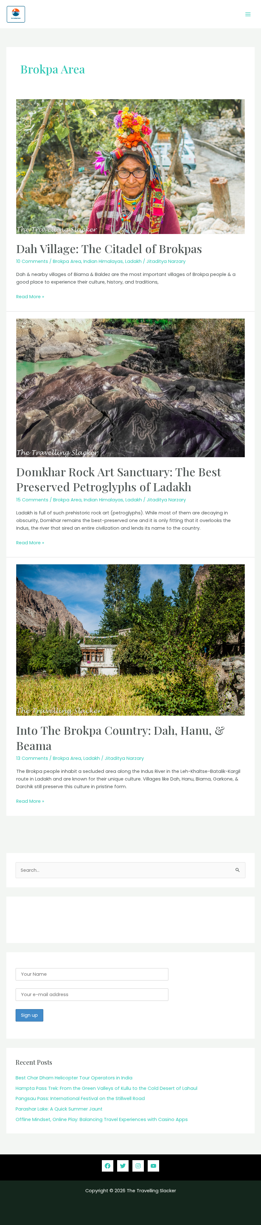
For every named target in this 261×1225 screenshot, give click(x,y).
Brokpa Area (67, 261)
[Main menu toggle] (248, 14)
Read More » (30, 296)
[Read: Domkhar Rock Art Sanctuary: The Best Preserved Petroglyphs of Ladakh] (130, 387)
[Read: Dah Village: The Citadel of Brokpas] (130, 166)
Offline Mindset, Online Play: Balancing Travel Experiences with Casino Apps (102, 1119)
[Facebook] (107, 1166)
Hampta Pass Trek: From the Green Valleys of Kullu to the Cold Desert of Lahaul (106, 1088)
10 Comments (32, 261)
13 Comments (32, 758)
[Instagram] (138, 1166)
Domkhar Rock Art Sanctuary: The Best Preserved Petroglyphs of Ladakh (118, 479)
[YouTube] (153, 1166)
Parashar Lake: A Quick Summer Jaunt (59, 1109)
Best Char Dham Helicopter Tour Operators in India (75, 1078)
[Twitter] (123, 1166)
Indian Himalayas (103, 261)
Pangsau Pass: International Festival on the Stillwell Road (80, 1098)
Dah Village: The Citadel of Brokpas (109, 248)
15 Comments (32, 500)
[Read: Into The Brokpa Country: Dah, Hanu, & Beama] (130, 640)
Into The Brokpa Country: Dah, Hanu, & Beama (120, 737)
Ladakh (133, 261)
